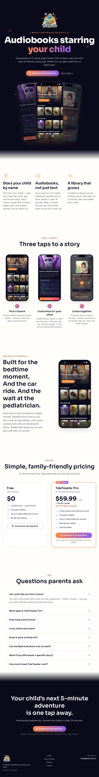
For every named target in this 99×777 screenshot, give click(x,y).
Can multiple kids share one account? (49, 646)
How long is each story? (49, 619)
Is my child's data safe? (49, 628)
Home (49, 756)
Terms (49, 766)
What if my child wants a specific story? (49, 655)
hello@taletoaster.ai (88, 758)
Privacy (49, 762)
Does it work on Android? (49, 637)
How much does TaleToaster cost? (49, 664)
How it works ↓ (67, 73)
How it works (49, 759)
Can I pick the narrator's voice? (49, 594)
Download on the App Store (42, 73)
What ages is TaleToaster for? (49, 610)
